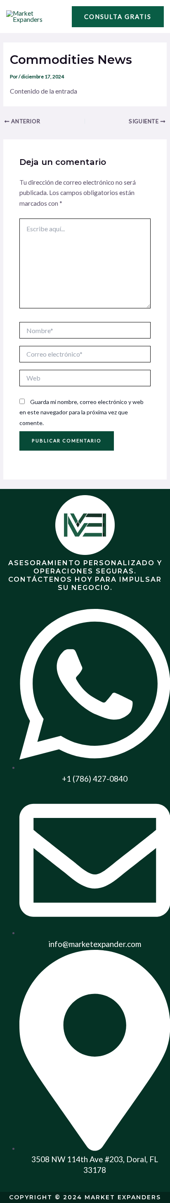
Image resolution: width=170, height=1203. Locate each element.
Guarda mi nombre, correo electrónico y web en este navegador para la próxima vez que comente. (81, 412)
